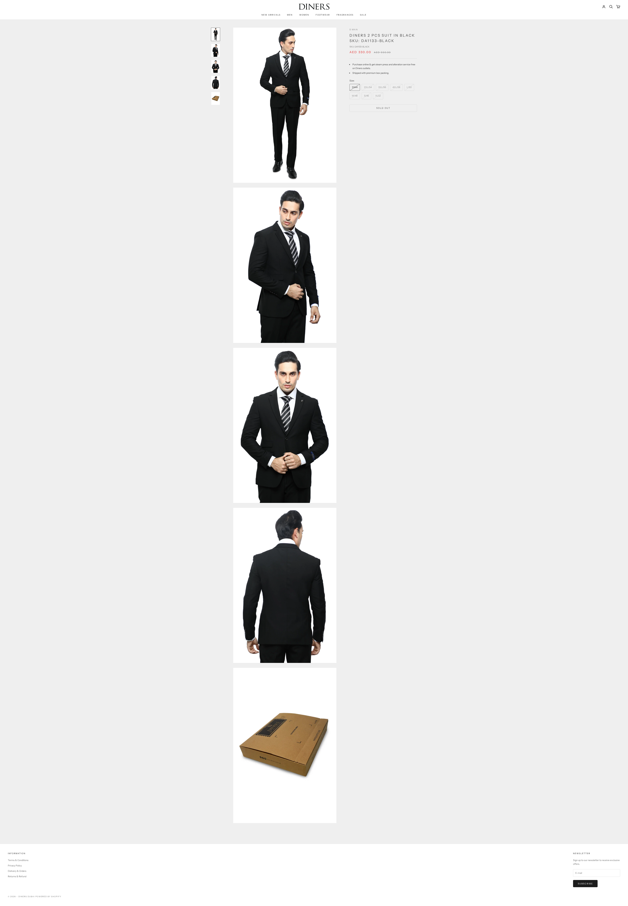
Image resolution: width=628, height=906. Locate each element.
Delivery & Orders (17, 871)
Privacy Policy (15, 865)
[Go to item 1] (215, 34)
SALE (363, 15)
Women (304, 15)
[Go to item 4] (215, 82)
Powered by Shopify (48, 896)
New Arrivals (271, 15)
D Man (353, 29)
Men (290, 15)
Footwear (323, 15)
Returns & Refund (17, 876)
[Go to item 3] (215, 66)
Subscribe (585, 883)
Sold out (383, 108)
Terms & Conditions (18, 860)
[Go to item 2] (215, 50)
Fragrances (345, 15)
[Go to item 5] (215, 98)
